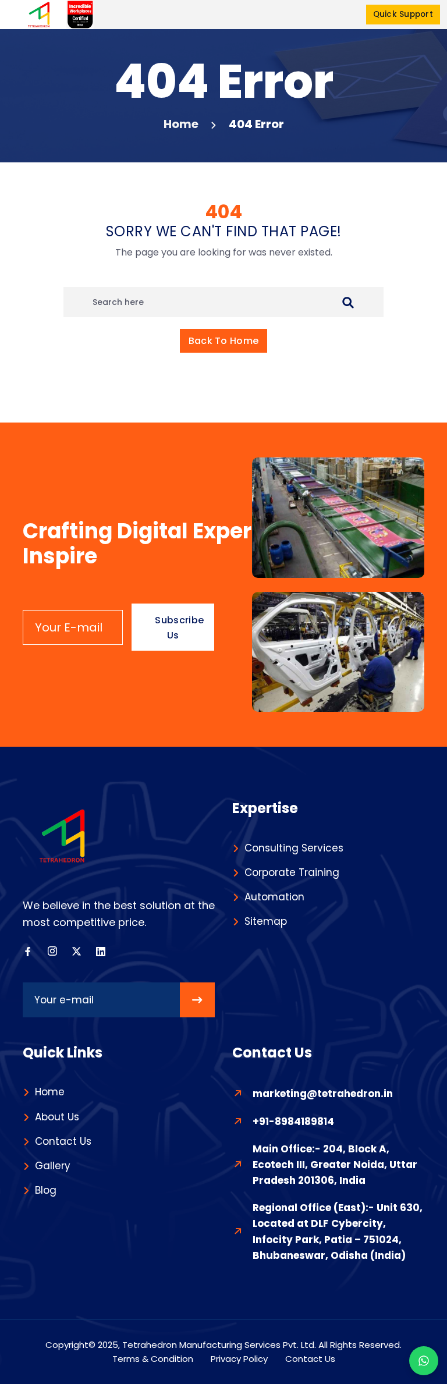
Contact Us (63, 1141)
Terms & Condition (152, 1359)
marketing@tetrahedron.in (323, 1094)
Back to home (224, 340)
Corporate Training (291, 872)
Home (181, 124)
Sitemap (265, 921)
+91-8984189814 (293, 1122)
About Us (57, 1117)
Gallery (52, 1166)
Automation (274, 897)
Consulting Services (293, 848)
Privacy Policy (239, 1359)
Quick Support (403, 14)
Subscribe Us (179, 627)
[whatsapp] (423, 1360)
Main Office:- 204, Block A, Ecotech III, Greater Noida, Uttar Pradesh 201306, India (335, 1164)
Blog (45, 1190)
